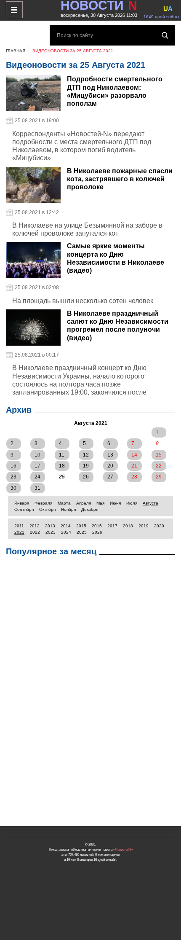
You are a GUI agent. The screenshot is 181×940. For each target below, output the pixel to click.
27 (110, 477)
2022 (35, 532)
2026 (97, 532)
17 (37, 466)
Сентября (24, 509)
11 (61, 455)
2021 (19, 532)
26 (86, 477)
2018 (128, 526)
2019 (143, 526)
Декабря (89, 509)
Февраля (43, 503)
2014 (66, 526)
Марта (64, 503)
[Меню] (14, 9)
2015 (81, 526)
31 (37, 488)
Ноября (68, 509)
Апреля (83, 503)
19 (86, 466)
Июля (131, 503)
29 (159, 477)
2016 (97, 526)
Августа (150, 503)
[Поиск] (165, 35)
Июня (115, 503)
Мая (100, 503)
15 (159, 455)
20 (110, 466)
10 (37, 455)
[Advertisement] (90, 693)
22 (159, 466)
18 (62, 466)
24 (37, 477)
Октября (47, 509)
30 (13, 488)
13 (110, 455)
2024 (66, 532)
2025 (82, 532)
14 (134, 455)
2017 (112, 526)
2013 (50, 526)
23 (13, 477)
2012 (34, 526)
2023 (50, 532)
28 (134, 477)
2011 (19, 526)
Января (21, 503)
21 (134, 466)
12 (86, 455)
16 (13, 466)
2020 (159, 526)
